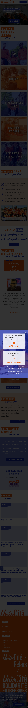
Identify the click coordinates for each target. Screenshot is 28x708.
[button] (26, 332)
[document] (14, 354)
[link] (14, 341)
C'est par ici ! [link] (18, 373)
